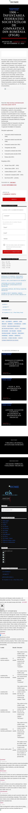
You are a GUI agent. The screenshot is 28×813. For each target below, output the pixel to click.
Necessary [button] (2, 633)
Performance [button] (3, 770)
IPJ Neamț (5, 331)
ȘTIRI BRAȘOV (6, 534)
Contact (4, 524)
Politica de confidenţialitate (9, 542)
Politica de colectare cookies (9, 540)
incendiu (23, 328)
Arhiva (14, 199)
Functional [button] (2, 759)
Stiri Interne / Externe (8, 538)
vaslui (20, 338)
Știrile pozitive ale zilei (10, 340)
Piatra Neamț (6, 333)
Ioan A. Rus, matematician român (13, 280)
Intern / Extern (14, 9)
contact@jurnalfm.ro (6, 309)
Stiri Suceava (6, 528)
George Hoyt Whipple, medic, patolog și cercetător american (13, 294)
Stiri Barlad (5, 526)
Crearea (12, 182)
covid (4, 326)
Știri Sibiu (5, 532)
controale (17, 323)
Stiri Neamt (5, 530)
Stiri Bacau (5, 536)
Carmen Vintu (19, 42)
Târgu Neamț (13, 338)
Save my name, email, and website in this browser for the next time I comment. (15, 245)
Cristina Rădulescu (13, 326)
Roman (11, 335)
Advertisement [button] (3, 791)
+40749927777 (5, 307)
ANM (20, 321)
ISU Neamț (13, 331)
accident (9, 321)
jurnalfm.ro (4, 304)
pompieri (5, 335)
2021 (3, 321)
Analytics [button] (2, 780)
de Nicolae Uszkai (7, 328)
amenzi (15, 321)
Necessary (4, 635)
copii (24, 323)
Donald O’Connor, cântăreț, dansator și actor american (12, 277)
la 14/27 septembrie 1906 (9, 185)
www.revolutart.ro (6, 571)
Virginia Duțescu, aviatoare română (14, 444)
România (17, 335)
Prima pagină (6, 520)
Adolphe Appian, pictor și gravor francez (13, 289)
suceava (4, 338)
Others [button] (1, 802)
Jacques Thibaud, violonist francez (14, 465)
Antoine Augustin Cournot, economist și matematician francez (11, 285)
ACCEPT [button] (24, 602)
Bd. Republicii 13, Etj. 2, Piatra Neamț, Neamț (12, 312)
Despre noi (5, 522)
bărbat (10, 323)
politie (14, 333)
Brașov (4, 323)
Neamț (19, 331)
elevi (16, 328)
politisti (21, 333)
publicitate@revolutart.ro (7, 577)
